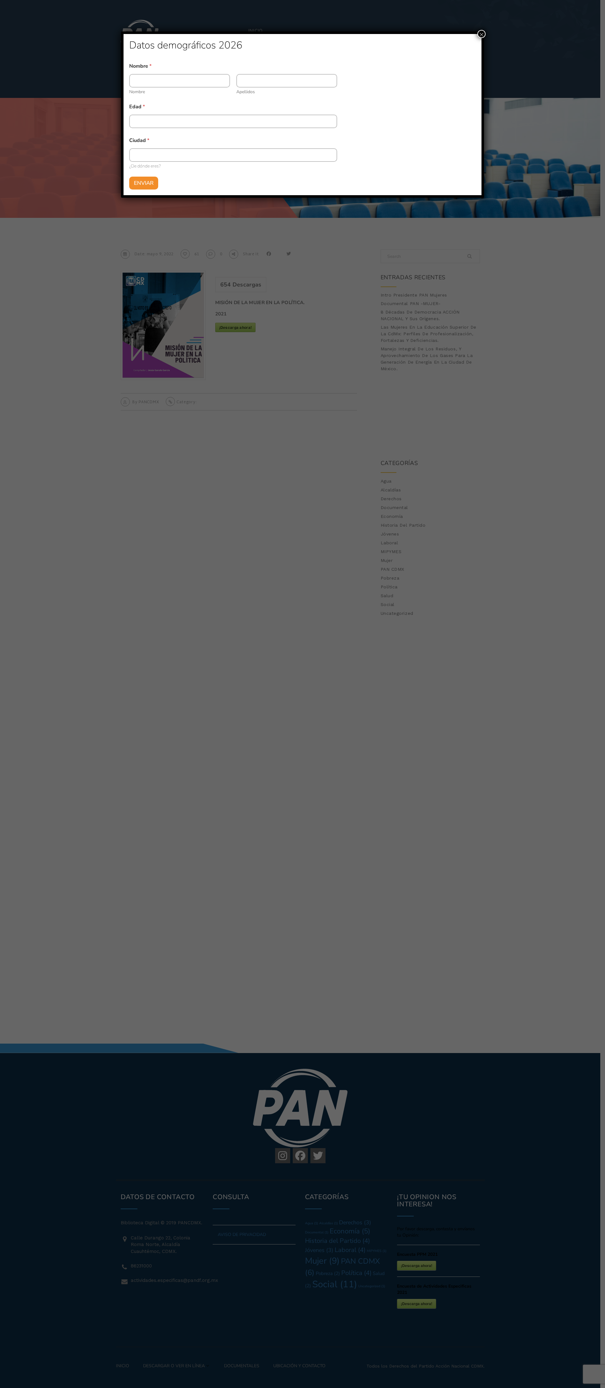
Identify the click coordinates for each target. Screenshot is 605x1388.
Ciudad (139, 141)
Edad (137, 107)
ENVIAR (143, 183)
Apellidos (245, 91)
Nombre (137, 91)
